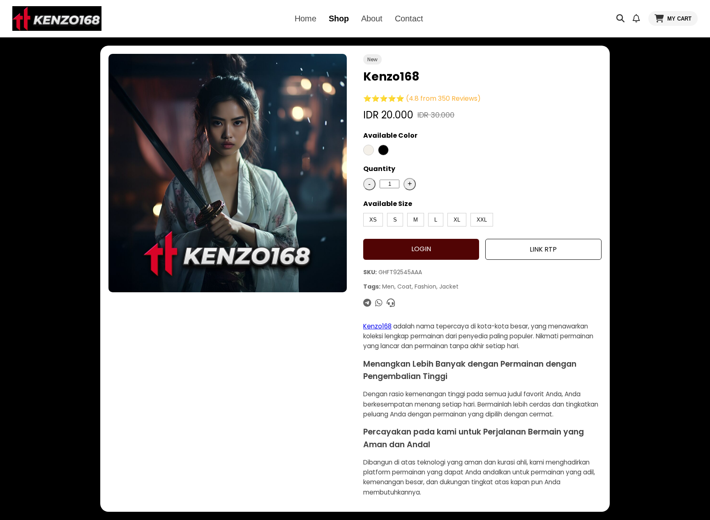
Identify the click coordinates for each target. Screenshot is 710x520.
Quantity (379, 168)
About (372, 18)
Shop (339, 18)
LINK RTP (543, 249)
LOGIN (421, 249)
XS (373, 220)
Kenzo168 (377, 326)
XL (457, 220)
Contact (409, 18)
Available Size (387, 203)
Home (305, 18)
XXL (482, 220)
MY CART (679, 19)
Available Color (390, 135)
